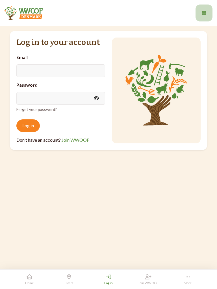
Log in (28, 125)
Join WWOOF (75, 140)
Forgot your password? (36, 109)
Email (22, 57)
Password (27, 84)
